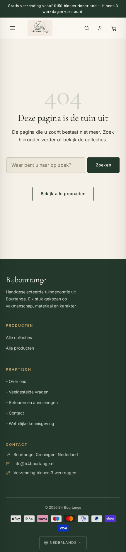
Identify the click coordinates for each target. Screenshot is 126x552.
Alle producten (20, 347)
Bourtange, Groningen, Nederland (45, 454)
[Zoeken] (86, 28)
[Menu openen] (12, 28)
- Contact (15, 412)
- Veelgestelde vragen (27, 391)
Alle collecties (19, 337)
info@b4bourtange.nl (33, 463)
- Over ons (16, 381)
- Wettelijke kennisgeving (30, 423)
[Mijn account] (100, 28)
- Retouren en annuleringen (32, 402)
